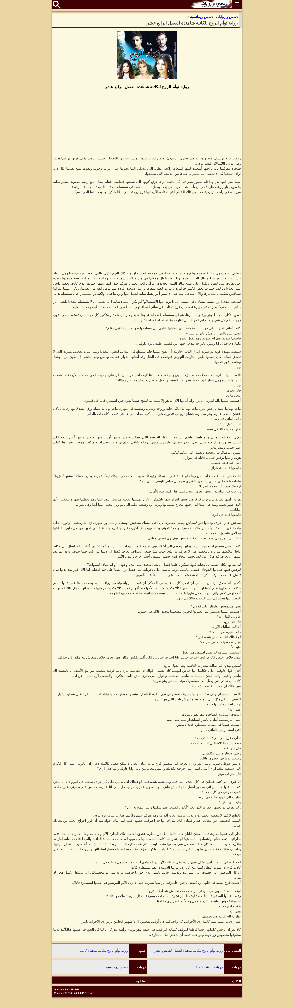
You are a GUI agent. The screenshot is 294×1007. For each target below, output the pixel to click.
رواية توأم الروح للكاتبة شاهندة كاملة (104, 950)
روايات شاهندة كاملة (209, 967)
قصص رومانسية (117, 967)
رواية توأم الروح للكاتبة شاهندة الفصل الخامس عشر (189, 950)
